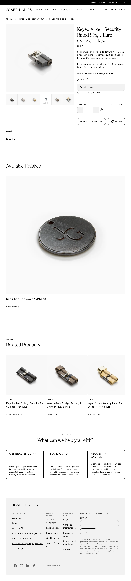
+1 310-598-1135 (20, 548)
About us (16, 518)
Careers (16, 528)
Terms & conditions (51, 521)
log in (102, 2)
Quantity (81, 104)
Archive (67, 549)
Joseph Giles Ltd (52, 545)
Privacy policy (53, 533)
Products (66, 10)
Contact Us (113, 2)
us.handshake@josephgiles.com (27, 543)
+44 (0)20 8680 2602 (22, 538)
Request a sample (68, 534)
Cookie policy (52, 538)
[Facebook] (15, 566)
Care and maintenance (69, 526)
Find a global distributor (69, 543)
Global (93, 2)
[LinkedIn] (28, 566)
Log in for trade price (117, 104)
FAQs (65, 519)
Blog (14, 523)
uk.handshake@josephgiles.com (27, 533)
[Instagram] (21, 566)
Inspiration (116, 10)
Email (83, 518)
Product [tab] (82, 80)
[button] (101, 110)
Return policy (52, 528)
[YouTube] (34, 566)
